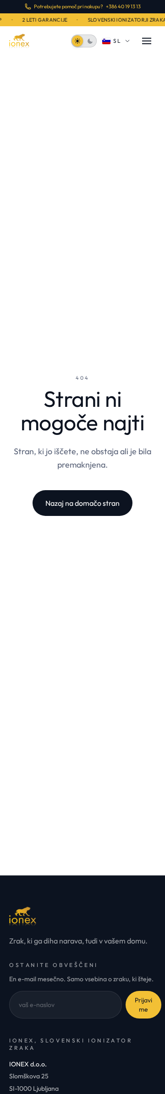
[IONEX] (19, 41)
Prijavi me (143, 1004)
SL (117, 40)
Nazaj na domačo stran (82, 503)
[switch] (84, 41)
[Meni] (147, 41)
